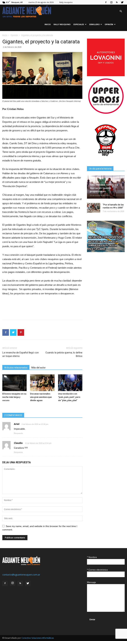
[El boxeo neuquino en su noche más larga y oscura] (14, 382)
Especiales (78, 24)
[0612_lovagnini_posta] (106, 75)
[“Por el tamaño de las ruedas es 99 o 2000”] (93, 208)
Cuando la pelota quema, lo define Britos (63, 354)
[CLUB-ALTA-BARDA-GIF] (106, 251)
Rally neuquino (66, 2)
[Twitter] (122, 2)
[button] (121, 11)
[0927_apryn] (106, 158)
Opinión (109, 24)
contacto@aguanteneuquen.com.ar (21, 574)
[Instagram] (111, 2)
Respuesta (18, 433)
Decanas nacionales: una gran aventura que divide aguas (41, 397)
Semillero (94, 24)
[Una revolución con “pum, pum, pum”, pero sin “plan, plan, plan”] (70, 382)
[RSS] (116, 2)
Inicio (47, 24)
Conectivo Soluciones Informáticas (37, 638)
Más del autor (38, 367)
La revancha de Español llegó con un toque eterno (20, 354)
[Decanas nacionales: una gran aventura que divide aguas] (42, 382)
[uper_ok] (106, 113)
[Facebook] (105, 2)
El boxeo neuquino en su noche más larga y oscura (14, 397)
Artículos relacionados (15, 367)
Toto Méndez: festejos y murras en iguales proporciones (104, 188)
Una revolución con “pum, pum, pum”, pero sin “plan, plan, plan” (69, 397)
